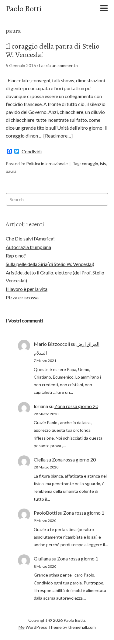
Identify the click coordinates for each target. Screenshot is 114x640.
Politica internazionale (47, 163)
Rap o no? (16, 255)
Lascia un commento (58, 65)
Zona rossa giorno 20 (76, 406)
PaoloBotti (45, 513)
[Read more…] (58, 135)
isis (103, 163)
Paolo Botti (23, 8)
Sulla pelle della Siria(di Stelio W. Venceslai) (50, 264)
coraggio (90, 163)
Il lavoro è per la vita (26, 289)
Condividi (32, 151)
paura (11, 171)
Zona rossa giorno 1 (83, 513)
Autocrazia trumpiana (28, 247)
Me (22, 627)
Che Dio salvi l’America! (30, 238)
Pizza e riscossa (22, 297)
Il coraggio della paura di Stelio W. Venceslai (52, 50)
